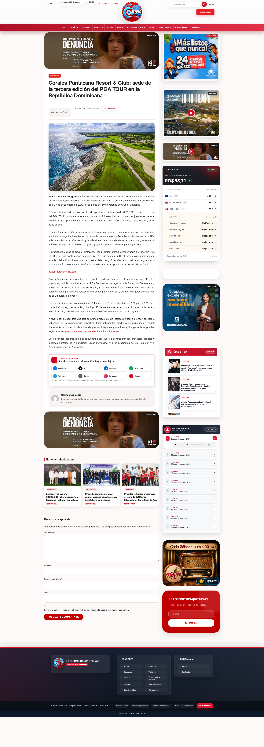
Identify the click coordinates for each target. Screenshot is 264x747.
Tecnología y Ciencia (136, 27)
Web (46, 592)
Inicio (65, 27)
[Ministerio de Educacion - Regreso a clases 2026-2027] (191, 56)
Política (74, 27)
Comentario (50, 532)
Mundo (152, 27)
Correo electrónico (53, 579)
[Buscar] (204, 4)
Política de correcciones (184, 706)
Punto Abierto (165, 27)
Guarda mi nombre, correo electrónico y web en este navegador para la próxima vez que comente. (87, 610)
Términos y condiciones (161, 706)
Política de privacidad (140, 706)
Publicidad (123, 713)
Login (212, 4)
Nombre (48, 566)
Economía (86, 27)
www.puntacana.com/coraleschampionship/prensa (91, 331)
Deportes (98, 27)
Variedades (196, 27)
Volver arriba (204, 706)
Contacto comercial (137, 713)
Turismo (109, 27)
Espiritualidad (181, 27)
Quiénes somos (122, 706)
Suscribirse (205, 12)
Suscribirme (191, 623)
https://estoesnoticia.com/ (63, 271)
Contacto (186, 672)
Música (120, 27)
